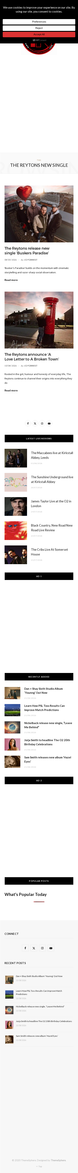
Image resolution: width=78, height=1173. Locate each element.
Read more (11, 279)
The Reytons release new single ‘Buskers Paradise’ (27, 250)
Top (40, 1166)
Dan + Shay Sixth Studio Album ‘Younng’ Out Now (39, 976)
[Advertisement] (39, 103)
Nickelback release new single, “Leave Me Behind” (40, 1006)
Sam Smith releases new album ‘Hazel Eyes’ (37, 1036)
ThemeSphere (58, 1160)
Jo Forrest (31, 260)
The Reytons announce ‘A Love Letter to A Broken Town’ (32, 357)
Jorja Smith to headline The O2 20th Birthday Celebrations (44, 1021)
